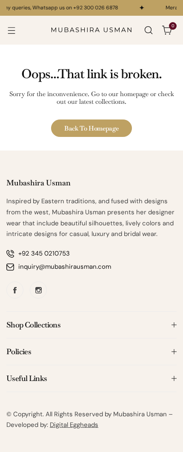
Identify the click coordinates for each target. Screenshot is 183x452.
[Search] (148, 30)
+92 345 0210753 (44, 253)
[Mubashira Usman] (91, 30)
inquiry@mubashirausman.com (64, 266)
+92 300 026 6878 (94, 7)
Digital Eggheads (74, 425)
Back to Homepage (91, 128)
